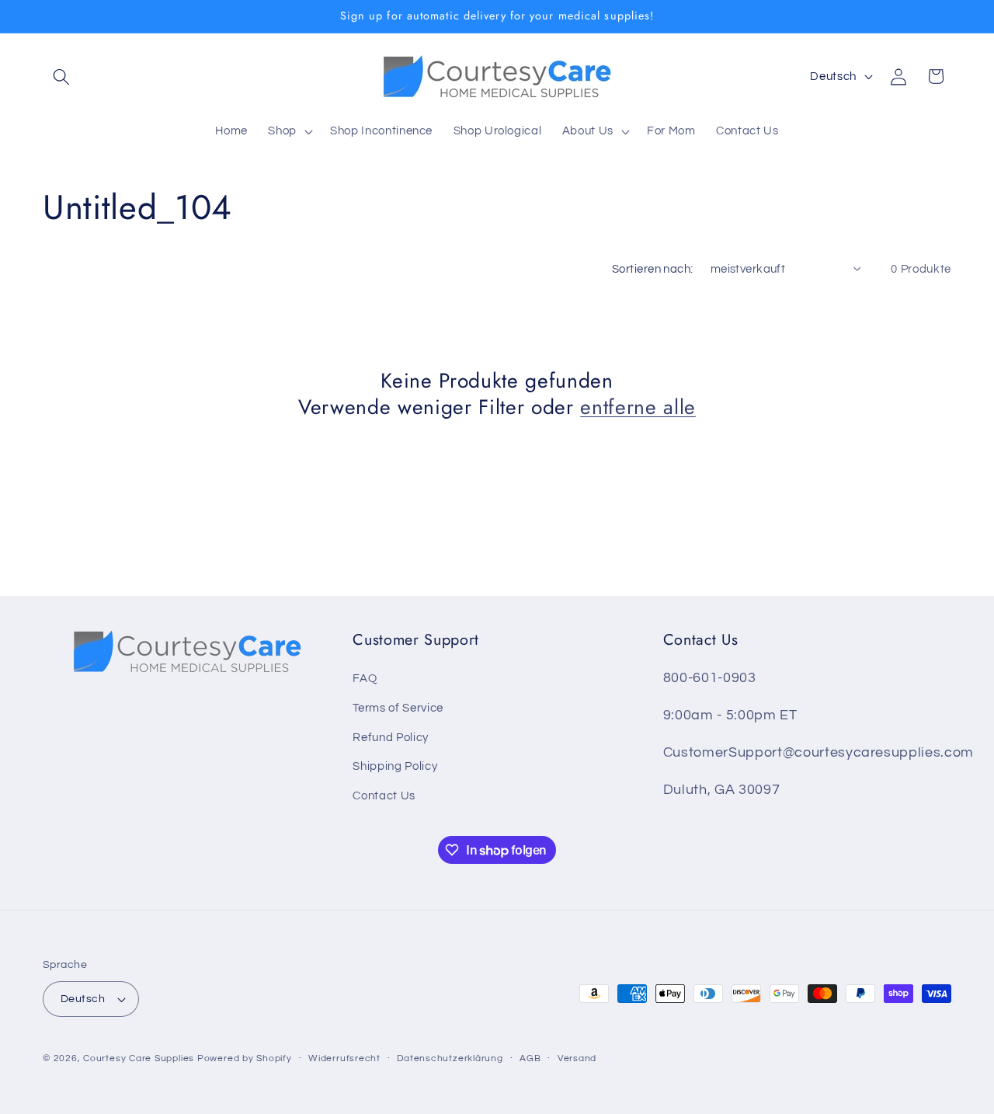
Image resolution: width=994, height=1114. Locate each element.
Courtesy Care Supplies (138, 1058)
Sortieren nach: (652, 269)
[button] (61, 76)
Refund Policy (391, 737)
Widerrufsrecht (344, 1058)
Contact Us (384, 795)
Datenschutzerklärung (449, 1058)
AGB (530, 1058)
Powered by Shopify (244, 1058)
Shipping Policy (395, 766)
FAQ (365, 678)
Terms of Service (398, 707)
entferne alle (638, 407)
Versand (577, 1058)
